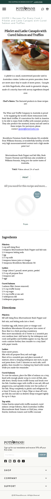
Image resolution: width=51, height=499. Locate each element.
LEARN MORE (38, 2)
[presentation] (25, 2)
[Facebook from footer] (5, 461)
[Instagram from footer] (10, 461)
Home (6, 18)
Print (25, 177)
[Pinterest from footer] (19, 461)
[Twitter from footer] (14, 461)
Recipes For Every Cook (26, 18)
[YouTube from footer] (23, 461)
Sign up (42, 455)
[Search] (42, 9)
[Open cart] (47, 9)
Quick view (37, 195)
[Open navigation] (4, 9)
